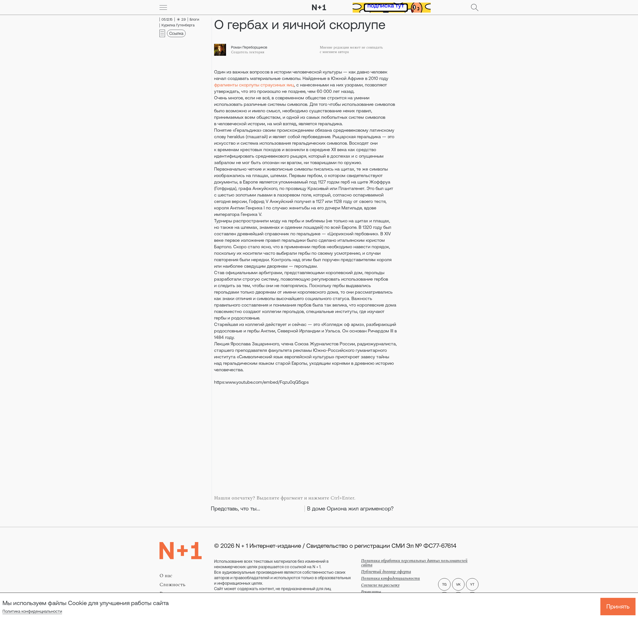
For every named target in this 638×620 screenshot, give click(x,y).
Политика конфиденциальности (32, 611)
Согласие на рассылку (380, 585)
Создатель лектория (247, 52)
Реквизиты (371, 592)
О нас (166, 575)
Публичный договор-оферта (386, 572)
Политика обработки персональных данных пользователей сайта (414, 563)
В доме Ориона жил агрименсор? (350, 508)
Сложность (172, 584)
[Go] (163, 7)
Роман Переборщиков (249, 47)
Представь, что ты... (235, 508)
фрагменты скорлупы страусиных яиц (254, 84)
